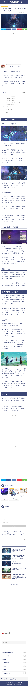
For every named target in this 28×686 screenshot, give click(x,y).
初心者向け (14, 662)
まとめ (7, 112)
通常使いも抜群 (10, 104)
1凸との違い (10, 109)
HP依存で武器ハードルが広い (14, 102)
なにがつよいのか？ (11, 96)
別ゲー (14, 666)
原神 (14, 669)
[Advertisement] (14, 48)
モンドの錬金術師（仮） (14, 2)
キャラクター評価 (4, 6)
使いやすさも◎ (10, 100)
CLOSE (24, 92)
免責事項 (18, 682)
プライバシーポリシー (11, 682)
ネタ (14, 659)
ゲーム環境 (14, 656)
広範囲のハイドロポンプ (12, 98)
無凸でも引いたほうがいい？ (13, 107)
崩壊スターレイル (14, 673)
